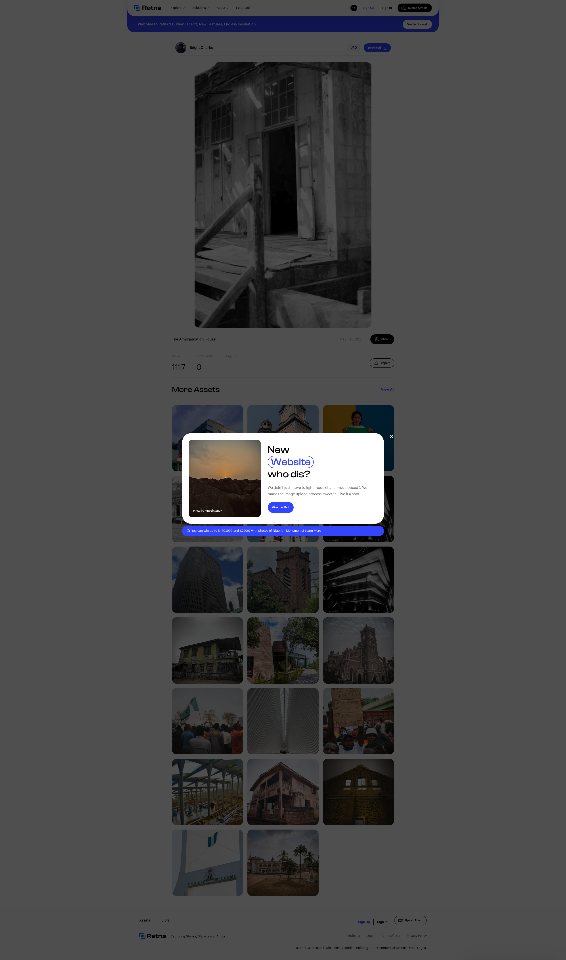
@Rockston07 (213, 510)
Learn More (313, 530)
